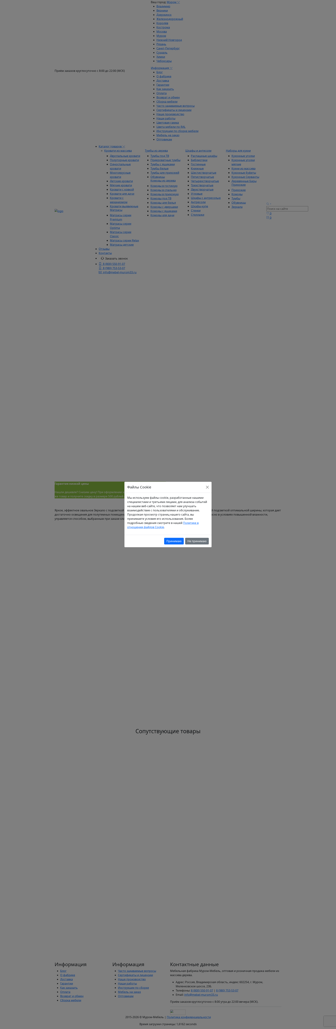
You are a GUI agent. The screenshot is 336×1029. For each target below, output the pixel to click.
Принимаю (173, 541)
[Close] (207, 487)
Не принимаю (196, 541)
